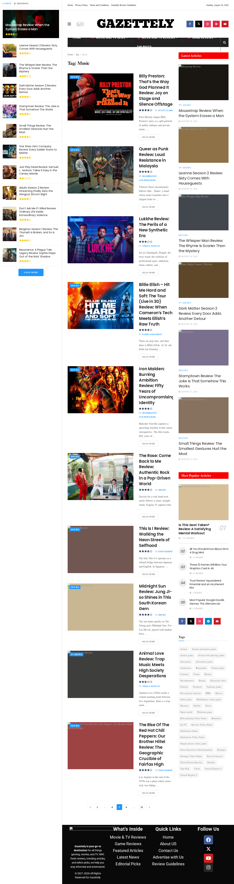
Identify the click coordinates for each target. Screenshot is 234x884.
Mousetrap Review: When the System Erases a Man (27, 27)
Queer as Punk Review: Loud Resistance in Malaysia (153, 157)
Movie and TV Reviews (158, 38)
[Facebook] (208, 839)
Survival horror (215, 756)
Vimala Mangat (151, 245)
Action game (186, 655)
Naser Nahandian (152, 334)
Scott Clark (165, 110)
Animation (185, 667)
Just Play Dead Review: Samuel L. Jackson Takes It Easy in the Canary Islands (38, 170)
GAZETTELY (135, 23)
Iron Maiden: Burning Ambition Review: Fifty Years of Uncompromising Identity (157, 386)
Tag (77, 54)
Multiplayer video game (209, 699)
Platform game (204, 712)
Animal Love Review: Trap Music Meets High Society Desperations (152, 665)
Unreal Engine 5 (188, 775)
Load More (31, 272)
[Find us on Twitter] (198, 24)
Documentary (187, 680)
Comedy (184, 674)
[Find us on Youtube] (225, 24)
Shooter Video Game (201, 724)
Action (183, 649)
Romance (216, 718)
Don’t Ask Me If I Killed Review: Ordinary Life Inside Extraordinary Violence (37, 212)
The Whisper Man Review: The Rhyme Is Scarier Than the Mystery (38, 68)
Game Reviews (202, 38)
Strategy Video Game (191, 756)
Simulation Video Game (192, 737)
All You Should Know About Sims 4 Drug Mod (209, 550)
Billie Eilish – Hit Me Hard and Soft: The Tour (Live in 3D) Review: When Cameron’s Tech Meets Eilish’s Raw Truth (155, 304)
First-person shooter (190, 693)
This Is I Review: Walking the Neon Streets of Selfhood (154, 537)
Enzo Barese (165, 551)
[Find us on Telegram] (208, 621)
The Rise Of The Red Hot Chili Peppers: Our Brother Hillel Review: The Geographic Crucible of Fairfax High (154, 744)
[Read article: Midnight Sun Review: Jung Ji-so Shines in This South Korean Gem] (100, 607)
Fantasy (184, 686)
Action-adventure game (204, 649)
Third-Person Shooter (191, 762)
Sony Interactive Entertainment (196, 749)
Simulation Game (189, 730)
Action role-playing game (211, 655)
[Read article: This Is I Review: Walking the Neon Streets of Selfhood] (100, 549)
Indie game (186, 699)
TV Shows (76, 219)
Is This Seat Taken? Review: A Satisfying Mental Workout (195, 529)
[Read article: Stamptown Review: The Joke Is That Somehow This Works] (204, 347)
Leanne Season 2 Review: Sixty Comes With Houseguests (38, 47)
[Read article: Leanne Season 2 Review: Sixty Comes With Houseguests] (204, 145)
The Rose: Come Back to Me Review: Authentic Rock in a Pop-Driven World (155, 470)
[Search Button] (224, 42)
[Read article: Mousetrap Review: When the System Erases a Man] (204, 82)
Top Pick (184, 768)
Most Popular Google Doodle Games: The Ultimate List (207, 602)
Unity (197, 768)
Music (84, 54)
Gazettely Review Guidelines (123, 4)
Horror (219, 693)
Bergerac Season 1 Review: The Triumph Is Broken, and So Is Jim (38, 232)
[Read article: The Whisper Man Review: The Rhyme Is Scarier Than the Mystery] (204, 212)
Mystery (184, 705)
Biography (201, 667)
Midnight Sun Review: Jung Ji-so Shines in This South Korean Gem (155, 597)
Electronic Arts (218, 680)
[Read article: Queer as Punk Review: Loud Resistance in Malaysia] (100, 169)
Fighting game (214, 686)
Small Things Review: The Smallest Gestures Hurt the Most (36, 129)
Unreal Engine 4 (213, 768)
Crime (197, 674)
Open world (186, 712)
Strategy (221, 749)
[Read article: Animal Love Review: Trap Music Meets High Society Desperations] (100, 674)
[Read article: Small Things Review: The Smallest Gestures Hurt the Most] (204, 415)
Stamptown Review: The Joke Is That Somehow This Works (39, 107)
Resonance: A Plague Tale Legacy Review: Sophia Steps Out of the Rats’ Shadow (37, 253)
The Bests (144, 47)
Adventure (185, 661)
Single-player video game (193, 743)
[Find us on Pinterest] (216, 24)
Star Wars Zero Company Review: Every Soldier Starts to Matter (38, 149)
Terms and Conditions (99, 4)
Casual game (218, 667)
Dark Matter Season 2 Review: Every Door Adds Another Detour (37, 89)
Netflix (197, 705)
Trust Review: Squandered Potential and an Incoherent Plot (207, 584)
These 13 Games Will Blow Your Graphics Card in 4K (208, 566)
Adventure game (204, 661)
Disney (208, 674)
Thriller (211, 762)
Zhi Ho (162, 490)
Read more (150, 136)
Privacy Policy (81, 4)
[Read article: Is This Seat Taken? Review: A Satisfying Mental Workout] (204, 502)
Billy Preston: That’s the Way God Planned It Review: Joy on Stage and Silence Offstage (156, 90)
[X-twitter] (208, 849)
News (208, 705)
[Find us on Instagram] (207, 24)
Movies (75, 77)
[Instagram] (208, 867)
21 (142, 807)
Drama (202, 680)
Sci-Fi (183, 724)
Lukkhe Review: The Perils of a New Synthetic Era (154, 227)
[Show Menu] (69, 24)
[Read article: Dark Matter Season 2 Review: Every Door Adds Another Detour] (204, 280)
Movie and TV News (110, 38)
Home (70, 4)
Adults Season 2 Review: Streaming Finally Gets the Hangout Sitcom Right (36, 191)
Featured (197, 686)
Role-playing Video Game (193, 718)
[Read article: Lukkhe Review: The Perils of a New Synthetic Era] (100, 239)
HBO (208, 693)
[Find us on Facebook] (189, 24)
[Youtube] (208, 858)
